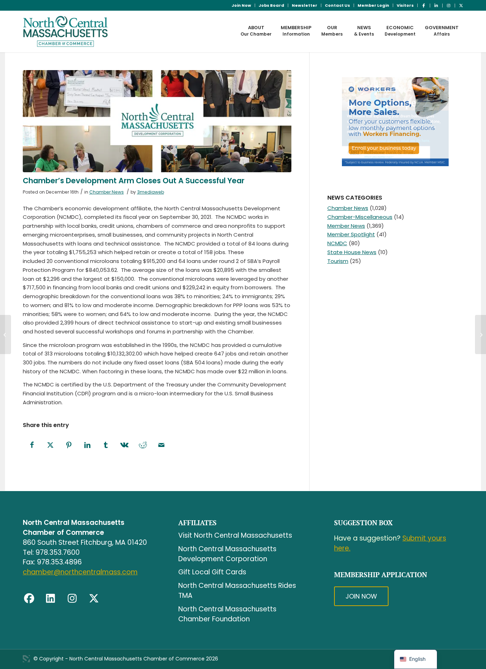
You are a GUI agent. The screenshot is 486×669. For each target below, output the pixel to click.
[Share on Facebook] (32, 445)
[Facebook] (29, 598)
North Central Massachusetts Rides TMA (237, 590)
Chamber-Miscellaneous (359, 217)
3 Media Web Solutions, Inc (26, 658)
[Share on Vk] (124, 445)
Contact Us (337, 5)
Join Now (241, 5)
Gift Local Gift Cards (212, 572)
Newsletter (304, 5)
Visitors (405, 5)
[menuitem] (241, 5)
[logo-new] (66, 31)
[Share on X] (50, 445)
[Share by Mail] (161, 445)
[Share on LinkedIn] (87, 445)
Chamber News (106, 192)
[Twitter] (94, 598)
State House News (351, 252)
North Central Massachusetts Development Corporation (227, 554)
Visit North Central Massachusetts (235, 535)
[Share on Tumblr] (106, 445)
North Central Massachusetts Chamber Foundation (227, 614)
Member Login (373, 5)
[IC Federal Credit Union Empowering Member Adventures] (5, 334)
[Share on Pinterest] (69, 445)
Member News (346, 226)
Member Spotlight (351, 234)
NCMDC (337, 243)
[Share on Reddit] (143, 445)
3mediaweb (150, 192)
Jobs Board (271, 5)
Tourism (337, 261)
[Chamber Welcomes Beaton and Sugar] (480, 334)
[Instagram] (72, 598)
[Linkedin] (50, 598)
